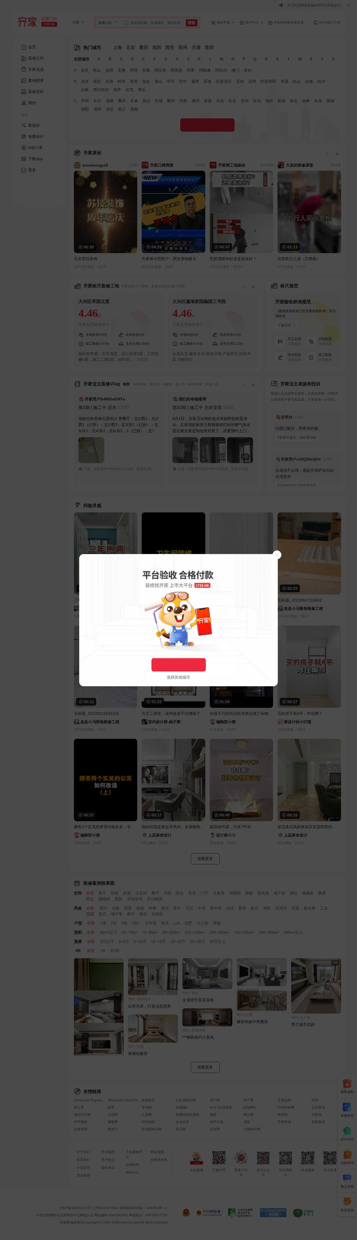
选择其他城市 (178, 677)
